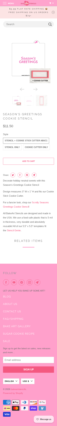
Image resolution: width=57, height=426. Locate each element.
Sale (6, 341)
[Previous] (21, 89)
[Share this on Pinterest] (26, 175)
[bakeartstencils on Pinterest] (22, 282)
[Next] (35, 89)
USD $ (26, 381)
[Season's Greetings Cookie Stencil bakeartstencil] (28, 61)
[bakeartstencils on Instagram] (30, 282)
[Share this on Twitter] (12, 175)
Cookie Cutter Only (36, 147)
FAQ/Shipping (13, 318)
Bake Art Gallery (17, 326)
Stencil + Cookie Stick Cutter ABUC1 (26, 140)
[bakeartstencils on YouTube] (14, 282)
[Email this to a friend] (34, 175)
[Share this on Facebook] (19, 175)
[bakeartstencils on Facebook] (6, 282)
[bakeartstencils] (28, 3)
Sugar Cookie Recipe (19, 333)
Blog (7, 296)
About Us (10, 304)
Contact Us (12, 311)
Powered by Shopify (13, 393)
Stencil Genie (14, 230)
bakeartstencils (18, 389)
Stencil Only (12, 147)
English (9, 381)
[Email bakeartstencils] (38, 282)
